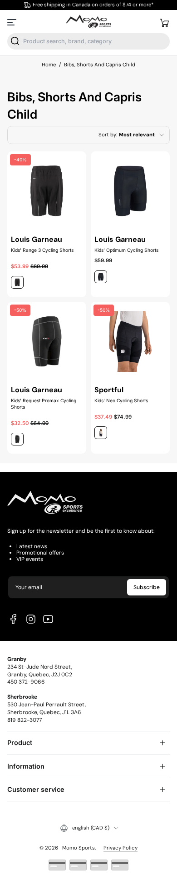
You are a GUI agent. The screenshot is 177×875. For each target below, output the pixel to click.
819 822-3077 (24, 720)
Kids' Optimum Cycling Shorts (126, 250)
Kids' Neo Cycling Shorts (121, 400)
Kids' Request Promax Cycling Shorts (43, 404)
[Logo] (88, 22)
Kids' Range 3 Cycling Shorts (42, 250)
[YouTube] (48, 619)
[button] (164, 22)
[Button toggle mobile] (12, 22)
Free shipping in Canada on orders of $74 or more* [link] (93, 4)
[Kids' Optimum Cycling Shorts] (130, 190)
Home (49, 64)
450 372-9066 (26, 681)
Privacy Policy (120, 848)
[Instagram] (30, 619)
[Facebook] (13, 619)
